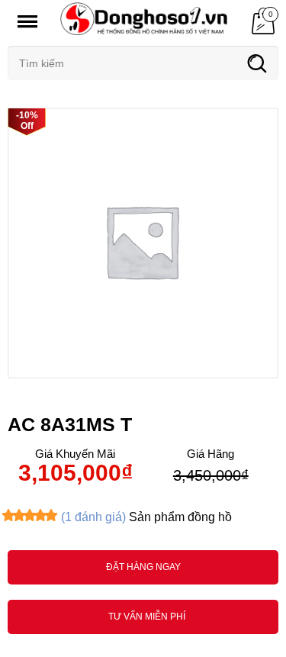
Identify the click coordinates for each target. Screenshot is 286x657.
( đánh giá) (93, 516)
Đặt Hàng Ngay (143, 567)
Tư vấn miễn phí (146, 616)
